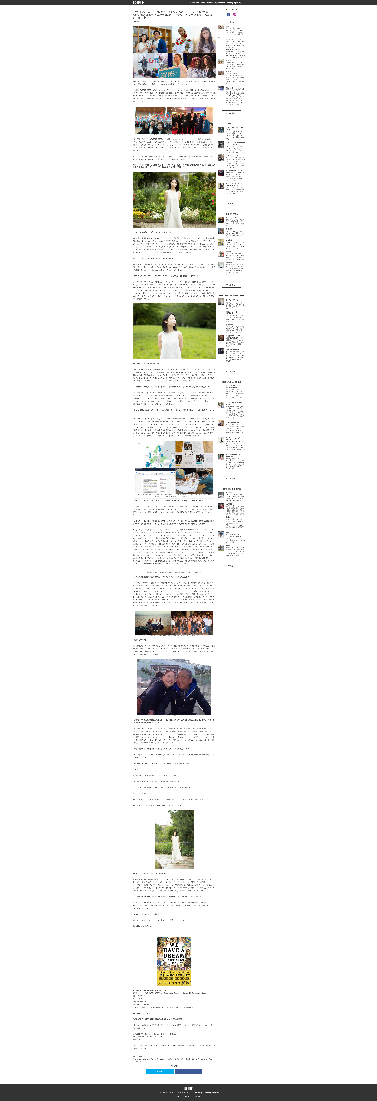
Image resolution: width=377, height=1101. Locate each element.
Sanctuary (221, 3)
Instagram (215, 1093)
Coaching (229, 3)
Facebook (206, 1093)
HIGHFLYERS (231, 214)
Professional (194, 3)
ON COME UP (231, 295)
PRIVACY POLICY (182, 1093)
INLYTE (231, 123)
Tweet (160, 1071)
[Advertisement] (232, 604)
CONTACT (171, 1093)
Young (202, 3)
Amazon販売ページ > (140, 1013)
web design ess (195, 1097)
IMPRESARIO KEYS (232, 488)
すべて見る (230, 113)
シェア (189, 1071)
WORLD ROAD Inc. (147, 90)
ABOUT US (162, 1093)
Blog (242, 3)
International (211, 3)
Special (237, 3)
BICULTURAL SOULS (231, 381)
